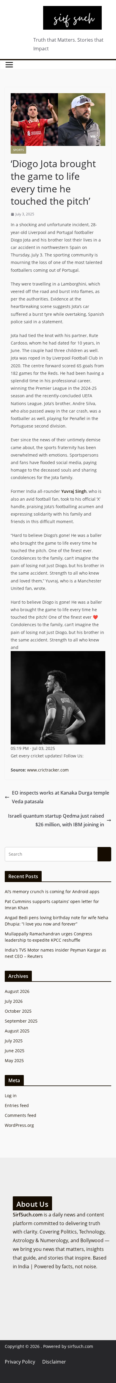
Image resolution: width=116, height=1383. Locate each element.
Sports (18, 150)
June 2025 (14, 1050)
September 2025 (21, 1021)
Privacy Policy (20, 1361)
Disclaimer (54, 1361)
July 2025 (14, 1041)
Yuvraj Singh (74, 491)
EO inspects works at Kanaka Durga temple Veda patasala (60, 797)
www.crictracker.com (48, 770)
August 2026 (17, 991)
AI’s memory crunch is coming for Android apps (52, 891)
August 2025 (17, 1031)
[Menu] (9, 64)
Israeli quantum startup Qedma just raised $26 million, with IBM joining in (56, 820)
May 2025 (14, 1060)
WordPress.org (19, 1125)
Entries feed (17, 1105)
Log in (11, 1095)
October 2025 (18, 1011)
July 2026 (14, 1001)
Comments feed (20, 1115)
